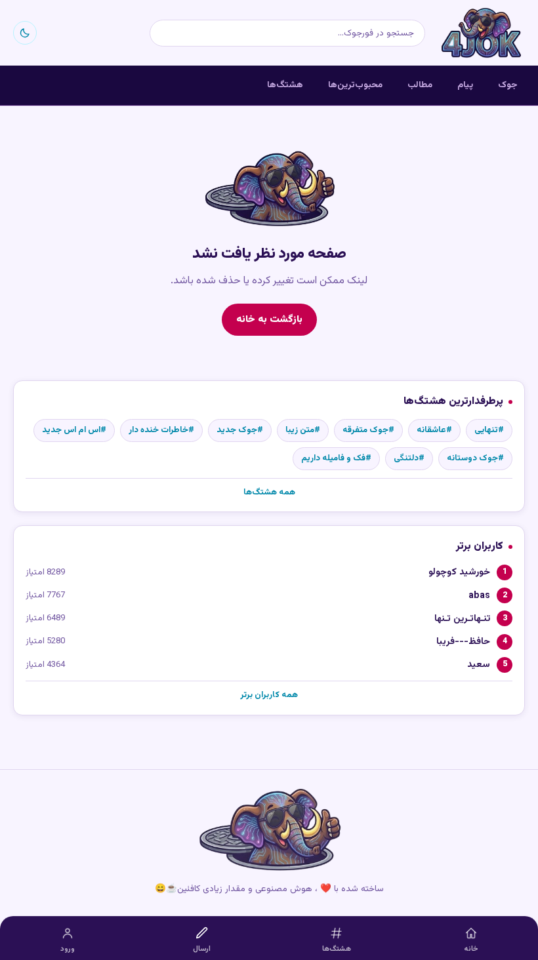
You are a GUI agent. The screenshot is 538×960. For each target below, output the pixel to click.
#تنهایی (489, 430)
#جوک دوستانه (475, 458)
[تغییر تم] (25, 33)
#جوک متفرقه (368, 430)
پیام (465, 85)
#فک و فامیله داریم (336, 458)
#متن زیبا (302, 430)
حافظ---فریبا (463, 641)
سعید (478, 664)
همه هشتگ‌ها (269, 492)
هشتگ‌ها (285, 85)
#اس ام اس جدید (74, 430)
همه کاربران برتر (269, 695)
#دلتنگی (409, 458)
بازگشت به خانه (269, 319)
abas (479, 595)
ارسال (202, 949)
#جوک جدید (240, 430)
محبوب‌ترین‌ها (355, 85)
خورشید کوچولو (459, 572)
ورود (67, 949)
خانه (471, 949)
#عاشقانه (434, 430)
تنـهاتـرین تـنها (462, 618)
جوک (508, 85)
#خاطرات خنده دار (161, 430)
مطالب (419, 85)
